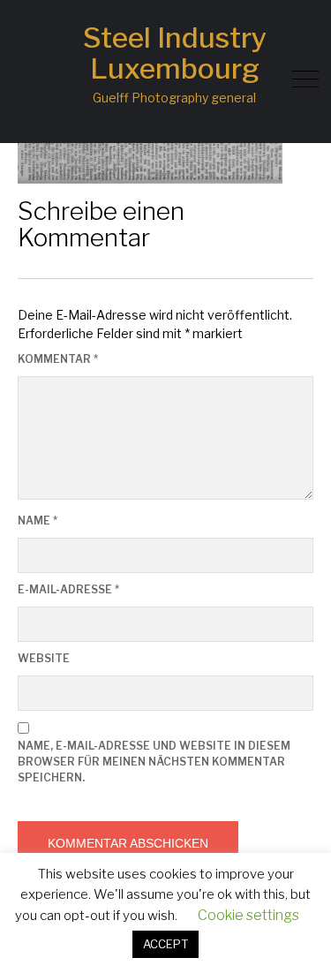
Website (44, 658)
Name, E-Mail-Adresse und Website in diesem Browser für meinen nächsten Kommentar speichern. (154, 761)
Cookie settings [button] (248, 915)
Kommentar (58, 359)
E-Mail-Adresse (68, 589)
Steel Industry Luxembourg (175, 53)
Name (37, 520)
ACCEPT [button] (165, 944)
